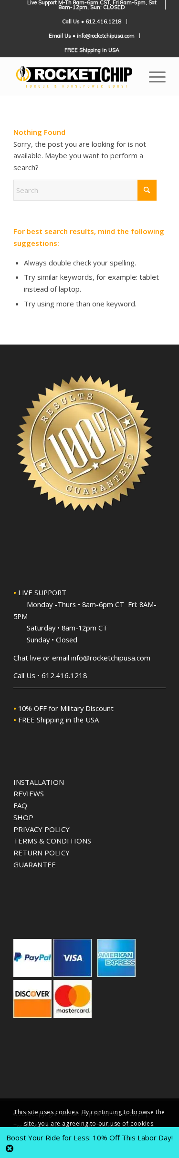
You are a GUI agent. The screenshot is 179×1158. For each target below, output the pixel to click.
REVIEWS (28, 793)
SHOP (23, 817)
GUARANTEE (34, 864)
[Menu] (152, 77)
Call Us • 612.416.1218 (92, 21)
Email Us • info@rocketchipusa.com (92, 35)
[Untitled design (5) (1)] (74, 77)
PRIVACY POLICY (41, 829)
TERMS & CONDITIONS (52, 840)
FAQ (20, 805)
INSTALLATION (38, 782)
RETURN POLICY (41, 852)
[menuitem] (92, 5)
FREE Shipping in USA (91, 50)
